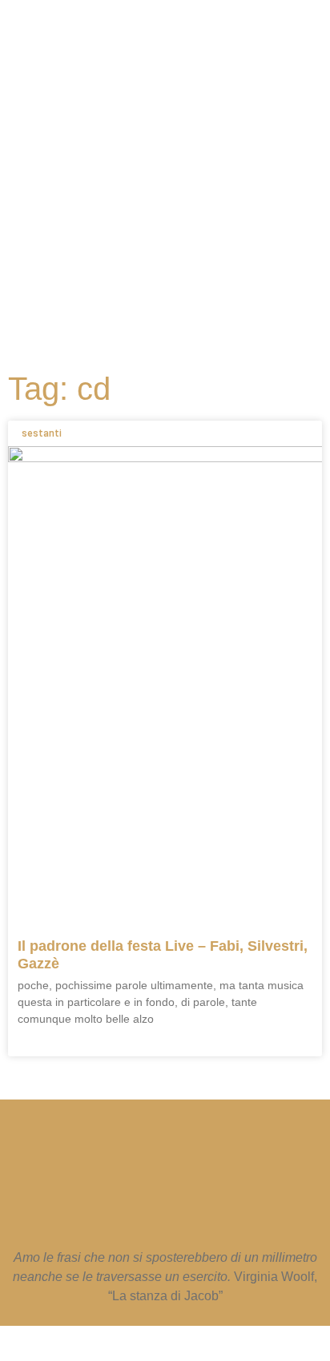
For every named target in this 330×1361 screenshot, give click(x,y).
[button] (157, 296)
